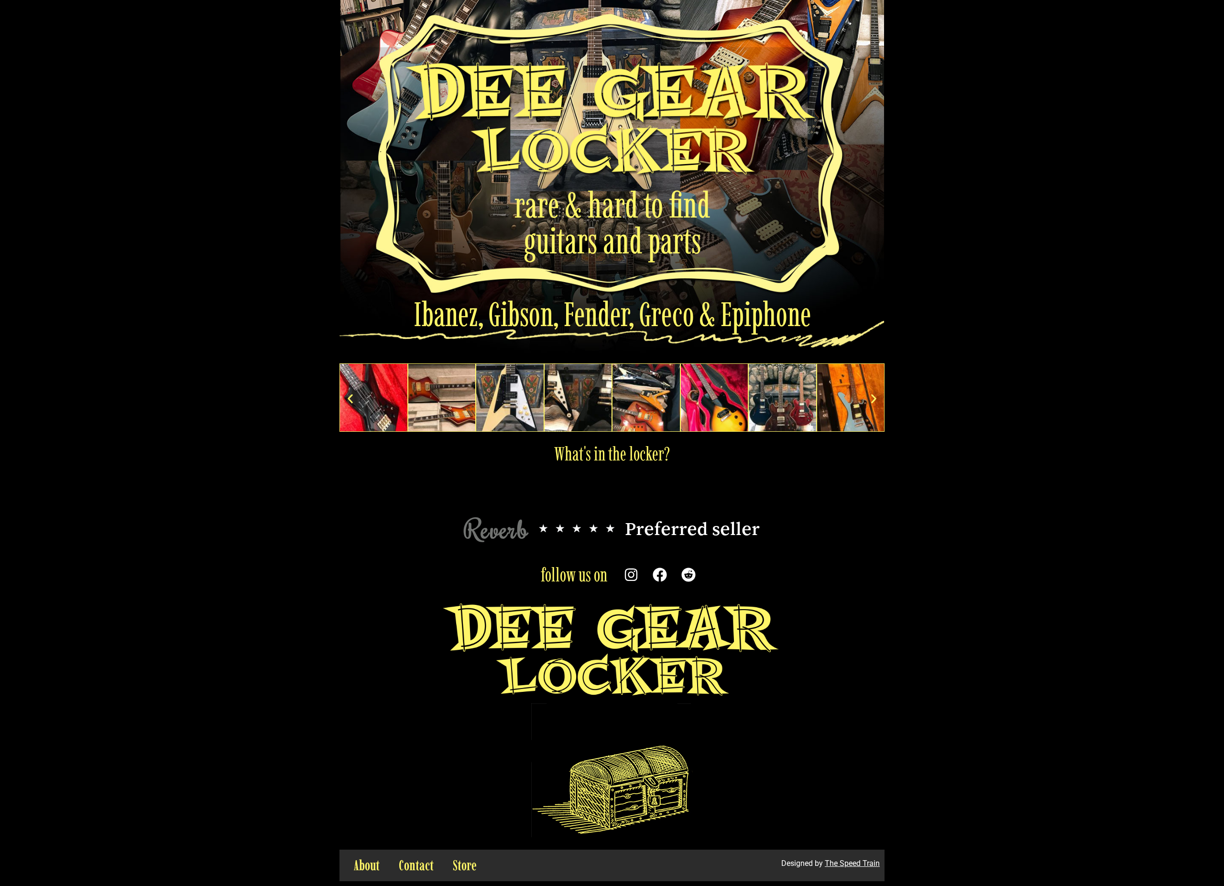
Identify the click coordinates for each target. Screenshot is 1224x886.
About (367, 865)
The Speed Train (852, 863)
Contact (416, 865)
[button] (350, 399)
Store (465, 865)
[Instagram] (631, 574)
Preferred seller (692, 528)
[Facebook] (659, 574)
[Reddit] (688, 574)
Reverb (496, 528)
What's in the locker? (612, 453)
